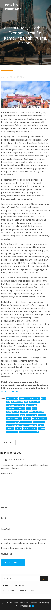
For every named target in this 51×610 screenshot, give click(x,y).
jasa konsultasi (31, 405)
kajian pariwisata (13, 412)
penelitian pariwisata (39, 418)
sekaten (18, 428)
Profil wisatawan (39, 422)
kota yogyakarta (12, 415)
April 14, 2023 (8, 77)
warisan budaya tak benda (29, 432)
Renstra (40, 425)
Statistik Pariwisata (29, 428)
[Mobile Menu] (44, 7)
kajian (34, 408)
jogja (28, 408)
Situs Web (6, 529)
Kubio (33, 605)
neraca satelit (31, 415)
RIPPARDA (10, 428)
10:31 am (21, 77)
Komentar (6, 473)
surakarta (41, 428)
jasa (26, 402)
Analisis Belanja (12, 398)
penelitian (26, 418)
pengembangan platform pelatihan (19, 422)
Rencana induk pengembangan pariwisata (21, 425)
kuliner (22, 415)
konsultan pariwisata (36, 412)
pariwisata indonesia (14, 418)
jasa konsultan (35, 402)
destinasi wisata (17, 402)
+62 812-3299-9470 (10, 391)
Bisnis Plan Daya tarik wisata (29, 398)
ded (8, 402)
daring (43, 398)
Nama (4, 507)
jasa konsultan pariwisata (16, 405)
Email (4, 518)
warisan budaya (12, 432)
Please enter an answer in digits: (16, 548)
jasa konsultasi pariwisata (16, 408)
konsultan (24, 412)
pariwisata (41, 415)
